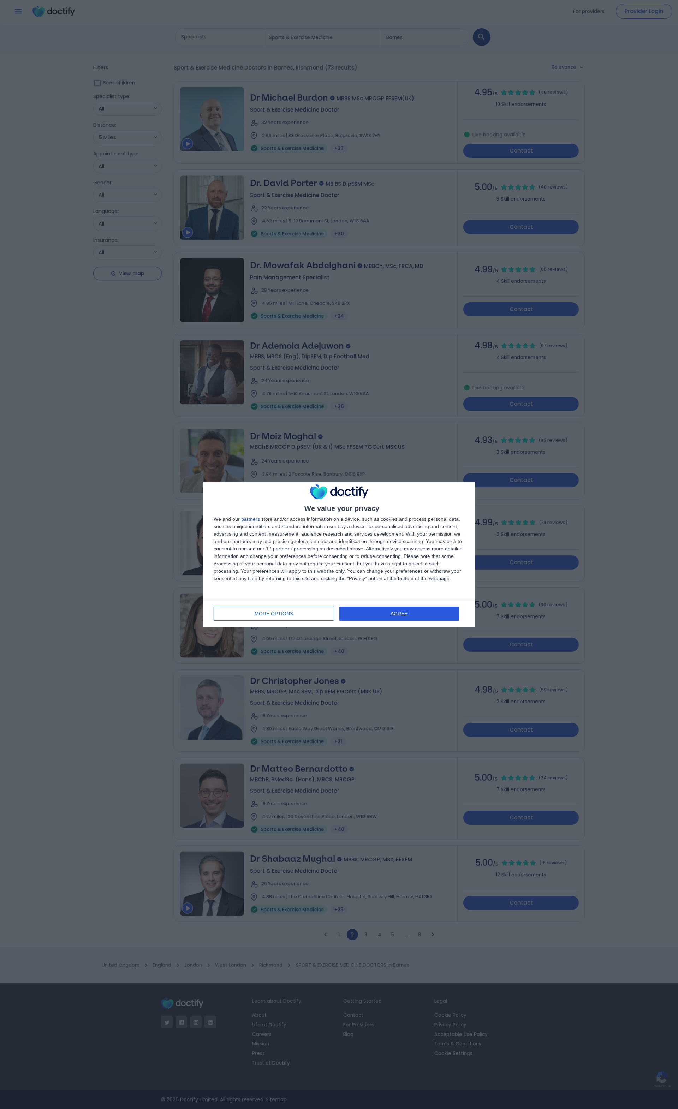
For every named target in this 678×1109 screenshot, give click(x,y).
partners (250, 519)
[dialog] (339, 554)
